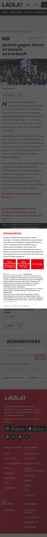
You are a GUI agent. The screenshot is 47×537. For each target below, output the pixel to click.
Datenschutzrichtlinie (21, 306)
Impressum (7, 306)
